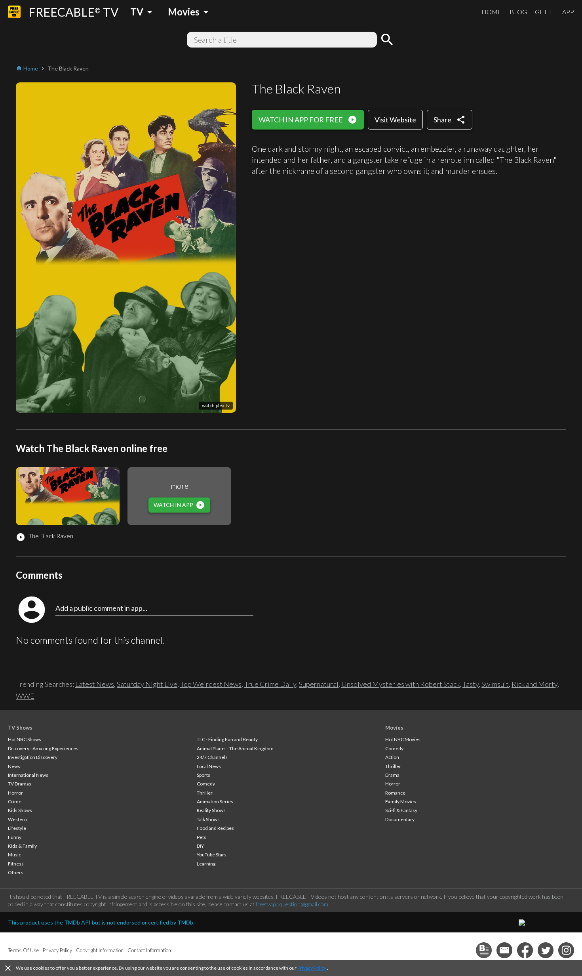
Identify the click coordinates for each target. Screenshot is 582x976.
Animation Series (215, 801)
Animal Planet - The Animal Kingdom (235, 748)
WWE (25, 696)
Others (15, 872)
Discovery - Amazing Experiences (43, 748)
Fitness (16, 864)
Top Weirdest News (211, 684)
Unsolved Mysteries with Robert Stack (400, 684)
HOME (491, 11)
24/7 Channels (212, 757)
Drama (392, 775)
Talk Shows (208, 819)
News (14, 766)
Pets (201, 837)
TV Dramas (19, 784)
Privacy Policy (311, 968)
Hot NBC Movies (402, 739)
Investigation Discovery (32, 757)
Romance (395, 793)
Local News (209, 766)
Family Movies (400, 801)
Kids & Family (22, 846)
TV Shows (20, 727)
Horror (15, 793)
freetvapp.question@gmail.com (292, 904)
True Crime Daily (270, 684)
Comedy (206, 784)
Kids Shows (20, 810)
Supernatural (319, 684)
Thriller (205, 793)
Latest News (94, 684)
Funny (14, 837)
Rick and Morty (534, 684)
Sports (203, 775)
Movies (394, 727)
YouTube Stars (211, 855)
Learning (206, 864)
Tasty (470, 684)
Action (392, 757)
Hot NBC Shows (24, 739)
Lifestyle (17, 828)
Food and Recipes (215, 828)
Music (14, 855)
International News (28, 775)
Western (17, 819)
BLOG (518, 11)
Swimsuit (495, 684)
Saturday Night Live (147, 684)
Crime (14, 801)
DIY (200, 846)
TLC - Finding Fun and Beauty (227, 739)
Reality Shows (211, 810)
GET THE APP (554, 11)
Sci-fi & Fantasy (401, 810)
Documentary (400, 819)
